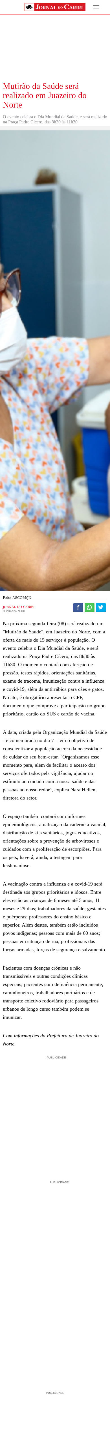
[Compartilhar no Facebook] (78, 607)
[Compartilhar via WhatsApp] (89, 607)
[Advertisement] (55, 1115)
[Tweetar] (101, 607)
